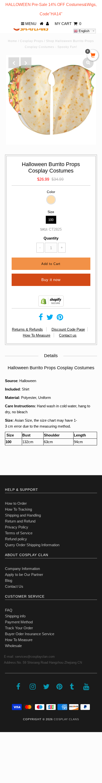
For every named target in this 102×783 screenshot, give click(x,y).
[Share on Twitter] (49, 318)
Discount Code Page (68, 329)
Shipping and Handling (23, 515)
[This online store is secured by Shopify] (51, 305)
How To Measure (36, 335)
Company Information (22, 568)
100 (50, 220)
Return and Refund (20, 521)
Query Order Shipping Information (32, 545)
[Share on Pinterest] (60, 318)
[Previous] (13, 62)
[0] (92, 55)
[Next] (26, 62)
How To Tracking (18, 509)
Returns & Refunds (27, 329)
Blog (8, 580)
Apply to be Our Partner (24, 574)
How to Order (16, 503)
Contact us (67, 335)
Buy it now (51, 280)
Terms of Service (18, 533)
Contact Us (14, 586)
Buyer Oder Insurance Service (29, 634)
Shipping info (15, 616)
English (83, 31)
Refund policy (16, 539)
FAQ (8, 610)
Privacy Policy (16, 527)
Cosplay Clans (66, 719)
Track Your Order (19, 628)
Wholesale (13, 646)
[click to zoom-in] (88, 62)
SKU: (44, 229)
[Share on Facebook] (41, 318)
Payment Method (19, 622)
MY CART (68, 24)
